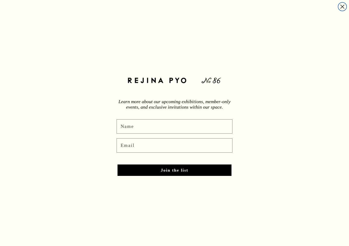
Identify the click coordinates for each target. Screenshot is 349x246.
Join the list (174, 170)
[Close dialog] (342, 6)
